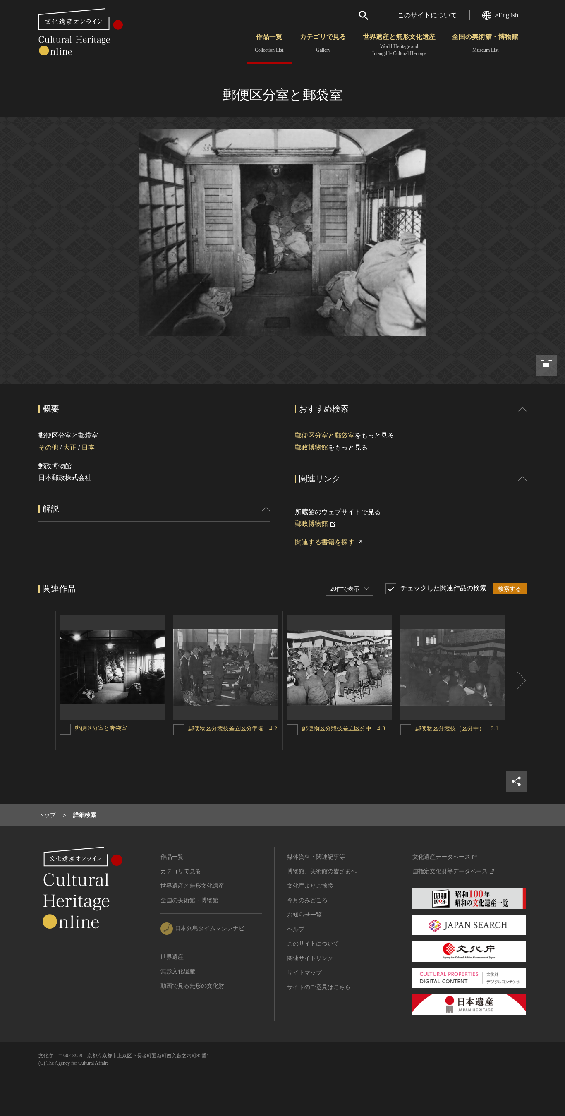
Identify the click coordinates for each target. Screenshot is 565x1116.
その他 (48, 447)
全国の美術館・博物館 (485, 43)
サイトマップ (304, 973)
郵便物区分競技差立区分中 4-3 (343, 729)
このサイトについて (427, 15)
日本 (88, 447)
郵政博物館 (311, 447)
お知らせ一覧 (304, 915)
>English (506, 15)
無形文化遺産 (177, 971)
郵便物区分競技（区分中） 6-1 (456, 729)
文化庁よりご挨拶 (310, 886)
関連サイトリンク (310, 958)
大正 (70, 447)
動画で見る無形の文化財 (192, 986)
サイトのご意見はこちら (319, 987)
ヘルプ (295, 929)
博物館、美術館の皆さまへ (322, 871)
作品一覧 (269, 43)
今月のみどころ (307, 900)
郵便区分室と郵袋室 (324, 435)
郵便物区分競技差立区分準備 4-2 (232, 729)
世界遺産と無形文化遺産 (399, 44)
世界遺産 (172, 957)
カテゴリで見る (323, 43)
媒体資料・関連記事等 (316, 857)
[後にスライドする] (518, 680)
